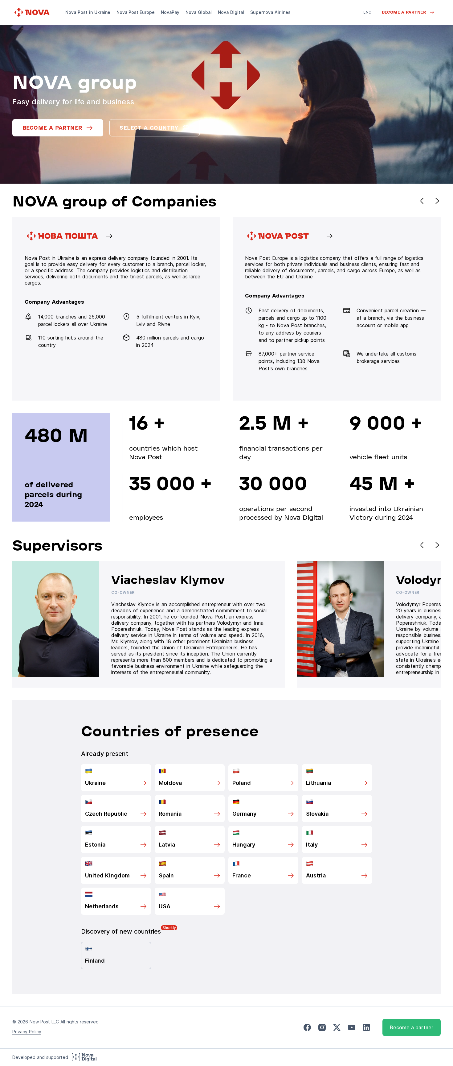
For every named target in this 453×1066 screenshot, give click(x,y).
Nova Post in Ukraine (87, 12)
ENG (367, 12)
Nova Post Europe (135, 12)
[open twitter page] (337, 1027)
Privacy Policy (26, 1031)
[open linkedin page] (366, 1027)
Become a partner (411, 1027)
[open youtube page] (351, 1027)
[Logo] (32, 12)
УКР (367, 21)
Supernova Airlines (270, 12)
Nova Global (199, 12)
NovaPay (170, 12)
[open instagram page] (322, 1027)
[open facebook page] (307, 1027)
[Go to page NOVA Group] (116, 309)
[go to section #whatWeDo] (337, 309)
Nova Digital (231, 12)
